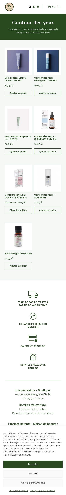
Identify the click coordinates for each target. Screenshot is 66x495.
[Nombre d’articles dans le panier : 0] (37, 6)
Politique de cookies (18, 490)
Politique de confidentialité (42, 490)
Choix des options (18, 210)
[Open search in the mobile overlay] (30, 6)
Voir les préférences (33, 482)
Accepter (33, 464)
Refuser (33, 473)
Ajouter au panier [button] (18, 93)
